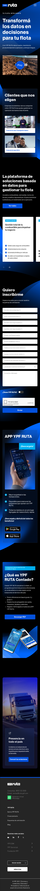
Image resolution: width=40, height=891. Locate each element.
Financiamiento (12, 816)
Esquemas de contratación (16, 820)
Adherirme (17, 869)
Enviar (20, 410)
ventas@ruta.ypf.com (20, 793)
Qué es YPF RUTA (13, 812)
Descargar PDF (20, 617)
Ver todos (12, 206)
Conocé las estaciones (18, 759)
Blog (8, 825)
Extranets (24, 883)
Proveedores (15, 886)
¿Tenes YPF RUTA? (10, 392)
